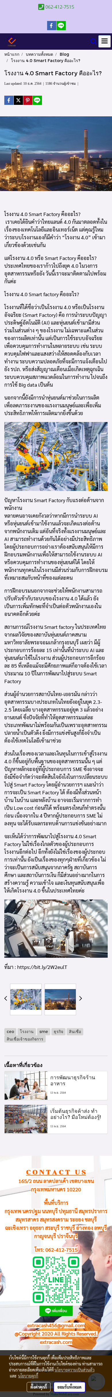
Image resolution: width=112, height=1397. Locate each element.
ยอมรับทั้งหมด (69, 1387)
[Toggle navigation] (104, 41)
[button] (91, 41)
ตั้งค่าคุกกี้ (38, 1387)
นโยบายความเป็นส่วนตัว (74, 1369)
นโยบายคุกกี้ (28, 1375)
